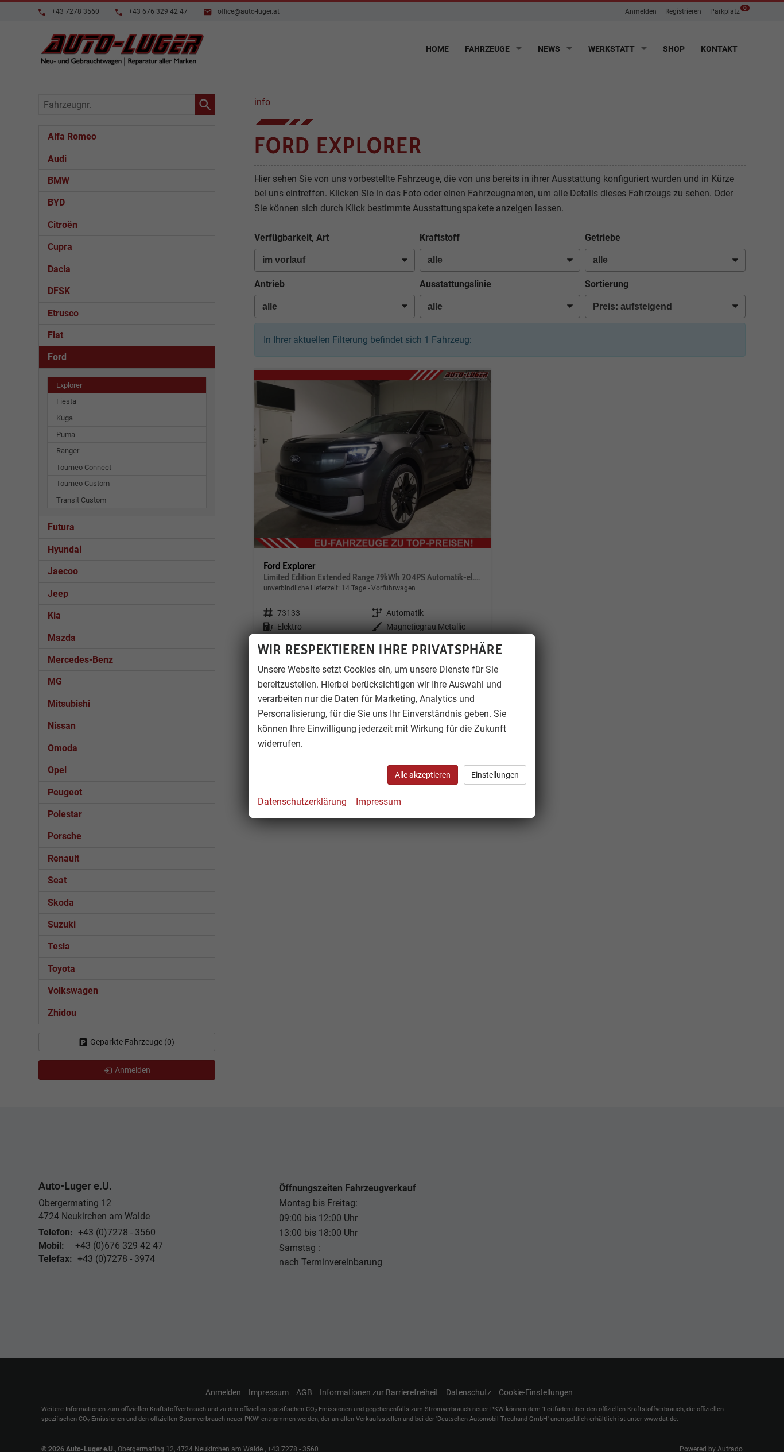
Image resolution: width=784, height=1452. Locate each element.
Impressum (378, 801)
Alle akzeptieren (423, 774)
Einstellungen (495, 774)
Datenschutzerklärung (302, 801)
